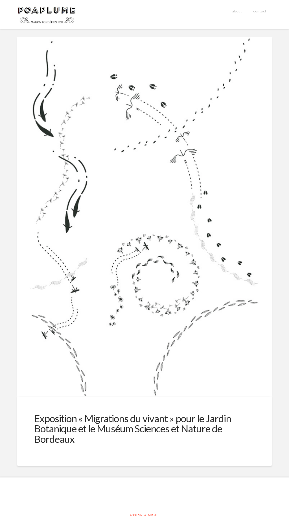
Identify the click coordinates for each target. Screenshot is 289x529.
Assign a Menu (144, 515)
